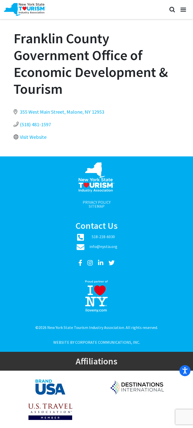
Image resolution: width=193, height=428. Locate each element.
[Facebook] (80, 263)
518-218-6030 (103, 236)
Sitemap (97, 206)
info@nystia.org (103, 246)
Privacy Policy (97, 202)
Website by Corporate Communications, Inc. (96, 342)
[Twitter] (112, 263)
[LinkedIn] (101, 263)
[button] (172, 9)
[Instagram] (90, 263)
